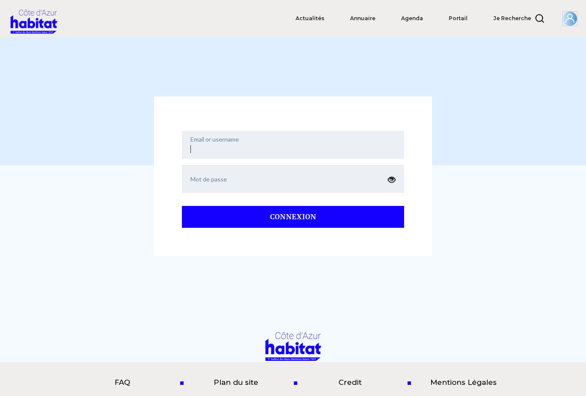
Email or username (214, 139)
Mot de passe (208, 179)
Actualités (310, 18)
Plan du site (236, 382)
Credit (350, 382)
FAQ (122, 382)
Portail (458, 18)
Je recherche (512, 18)
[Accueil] (37, 21)
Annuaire (362, 18)
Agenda (412, 18)
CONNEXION (293, 216)
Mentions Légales (463, 382)
